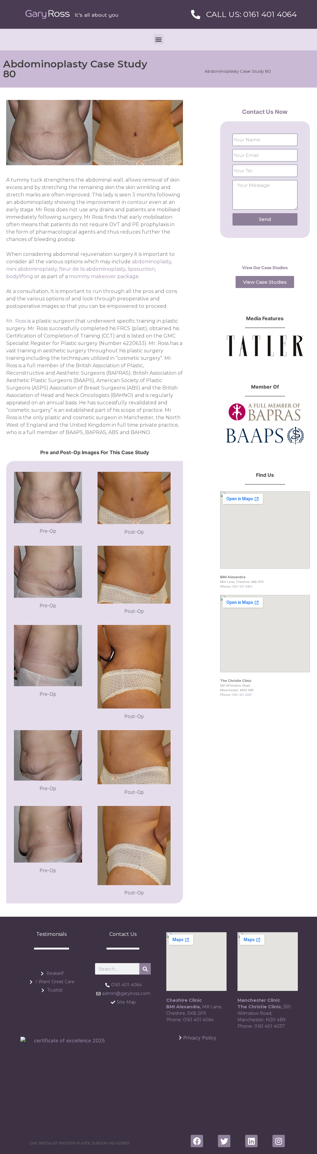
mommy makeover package (104, 276)
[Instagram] (278, 1141)
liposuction (141, 269)
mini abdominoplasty (31, 269)
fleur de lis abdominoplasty (92, 269)
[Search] (145, 969)
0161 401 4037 (242, 695)
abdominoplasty (151, 262)
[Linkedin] (251, 1141)
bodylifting (19, 276)
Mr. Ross (16, 321)
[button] (159, 39)
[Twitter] (224, 1141)
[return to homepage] (71, 14)
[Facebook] (197, 1141)
